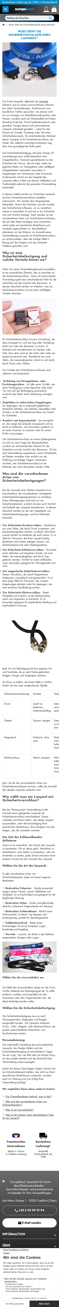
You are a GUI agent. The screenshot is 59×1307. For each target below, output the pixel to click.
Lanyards (43, 101)
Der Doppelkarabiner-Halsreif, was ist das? (29, 1096)
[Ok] (50, 17)
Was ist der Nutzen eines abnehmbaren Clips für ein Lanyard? (28, 1116)
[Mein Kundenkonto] (46, 9)
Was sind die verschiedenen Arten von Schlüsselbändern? (24, 1103)
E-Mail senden (31, 1223)
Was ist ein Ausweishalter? (20, 1110)
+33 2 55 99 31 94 (31, 1210)
